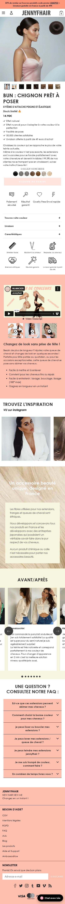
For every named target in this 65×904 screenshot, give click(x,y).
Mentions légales (11, 820)
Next (57, 631)
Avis (4, 835)
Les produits (8, 846)
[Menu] (4, 13)
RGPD (5, 825)
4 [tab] (31, 676)
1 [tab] (22, 676)
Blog (4, 840)
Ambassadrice (10, 856)
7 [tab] (40, 676)
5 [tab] (34, 676)
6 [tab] (37, 676)
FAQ (4, 830)
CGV (5, 815)
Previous (8, 631)
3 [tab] (28, 676)
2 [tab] (25, 676)
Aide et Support (10, 851)
